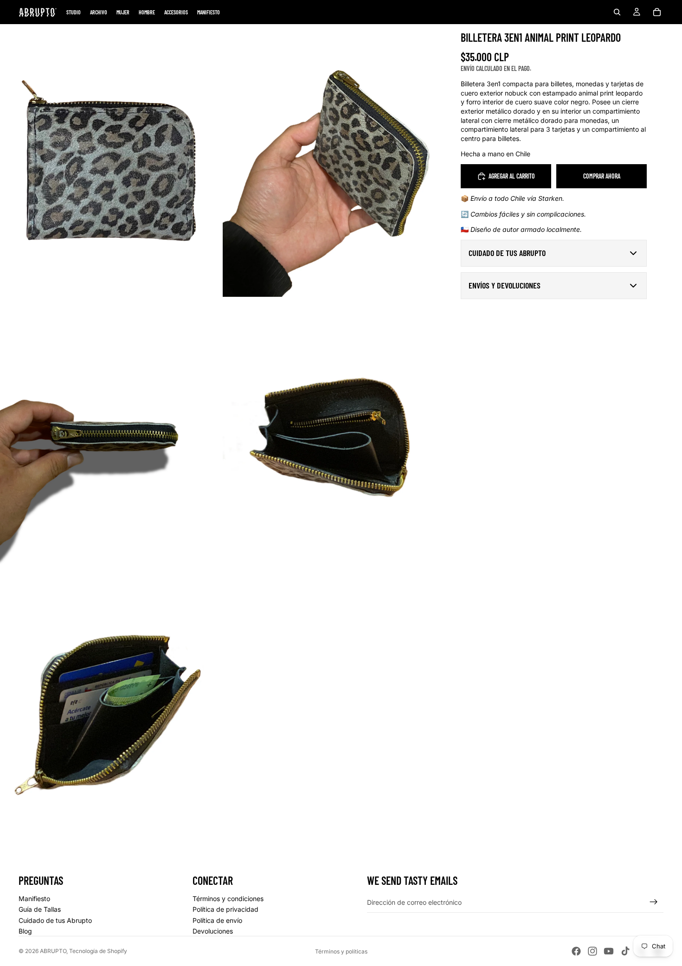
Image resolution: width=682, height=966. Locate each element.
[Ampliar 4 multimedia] (332, 437)
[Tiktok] (625, 951)
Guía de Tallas (40, 909)
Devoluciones (213, 931)
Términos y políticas (341, 951)
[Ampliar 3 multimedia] (109, 437)
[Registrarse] (653, 902)
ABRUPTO (53, 950)
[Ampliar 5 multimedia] (109, 714)
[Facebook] (576, 951)
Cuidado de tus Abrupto (55, 920)
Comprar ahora (601, 176)
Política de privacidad (225, 909)
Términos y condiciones (228, 898)
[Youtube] (608, 951)
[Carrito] (657, 12)
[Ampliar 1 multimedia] (109, 160)
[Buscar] (617, 12)
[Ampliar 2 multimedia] (332, 160)
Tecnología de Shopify (98, 950)
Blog (25, 931)
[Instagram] (592, 951)
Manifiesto (34, 898)
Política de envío (217, 920)
